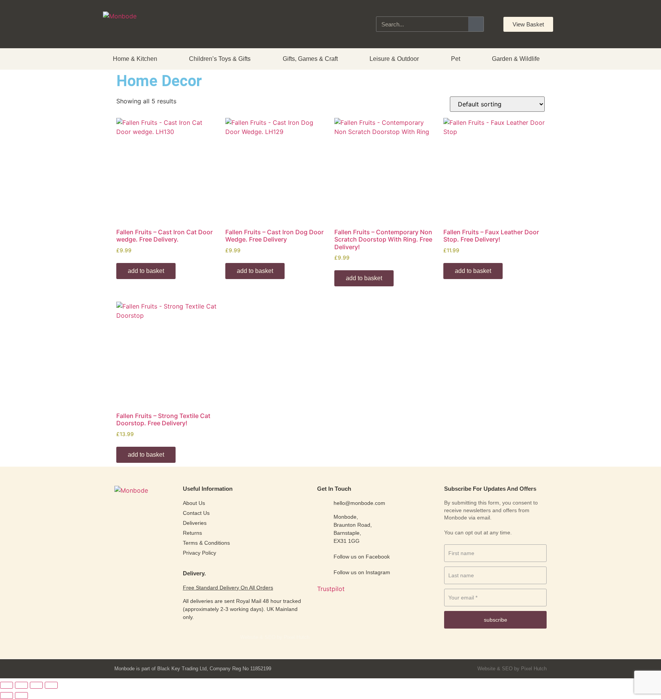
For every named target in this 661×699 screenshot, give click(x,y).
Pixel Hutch (534, 668)
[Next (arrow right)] (21, 695)
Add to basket (146, 271)
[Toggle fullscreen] (21, 685)
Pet (455, 59)
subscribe (495, 620)
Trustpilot (331, 589)
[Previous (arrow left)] (6, 695)
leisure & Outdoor (394, 59)
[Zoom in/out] (6, 685)
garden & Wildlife (516, 59)
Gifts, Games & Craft (310, 59)
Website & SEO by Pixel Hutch (274, 637)
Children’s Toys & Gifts (220, 59)
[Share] (36, 685)
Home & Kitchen (135, 59)
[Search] (476, 24)
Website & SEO (495, 668)
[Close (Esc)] (51, 685)
